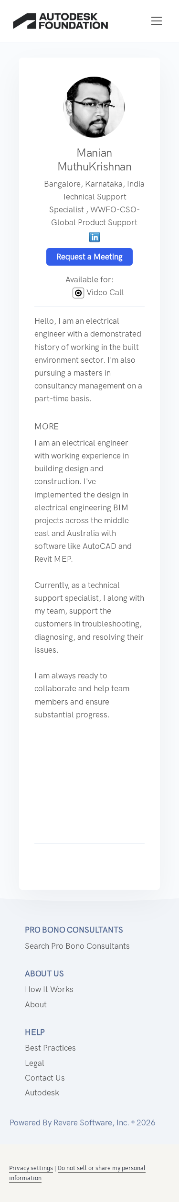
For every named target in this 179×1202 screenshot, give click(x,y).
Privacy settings (31, 1168)
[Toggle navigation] (157, 21)
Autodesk (42, 1092)
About (36, 1004)
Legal (34, 1063)
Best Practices (50, 1048)
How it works (49, 989)
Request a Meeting (89, 256)
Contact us (45, 1078)
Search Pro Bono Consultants (77, 946)
